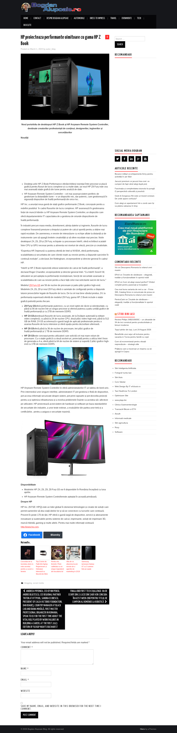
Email (25, 680)
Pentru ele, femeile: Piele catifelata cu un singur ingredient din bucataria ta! (57, 566)
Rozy (117, 427)
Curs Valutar (120, 382)
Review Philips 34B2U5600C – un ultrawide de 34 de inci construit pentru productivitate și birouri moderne (135, 322)
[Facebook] (124, 159)
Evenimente (127, 18)
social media (38, 583)
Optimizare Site (121, 395)
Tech (139, 18)
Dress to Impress (97, 18)
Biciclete (27, 25)
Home (26, 18)
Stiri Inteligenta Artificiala (125, 368)
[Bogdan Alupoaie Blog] (52, 7)
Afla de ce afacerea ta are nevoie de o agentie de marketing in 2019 (73, 566)
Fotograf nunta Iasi (123, 373)
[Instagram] (145, 159)
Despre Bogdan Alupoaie (57, 18)
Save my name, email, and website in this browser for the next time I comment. (61, 707)
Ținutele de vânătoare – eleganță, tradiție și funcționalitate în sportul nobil (134, 302)
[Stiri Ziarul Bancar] (135, 238)
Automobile (79, 18)
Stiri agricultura (121, 423)
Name (25, 668)
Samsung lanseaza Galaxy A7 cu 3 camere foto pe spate (88, 565)
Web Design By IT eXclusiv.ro (127, 386)
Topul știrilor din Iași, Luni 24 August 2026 (133, 330)
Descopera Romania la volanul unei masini (133, 295)
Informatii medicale (123, 418)
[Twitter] (117, 159)
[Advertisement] (65, 160)
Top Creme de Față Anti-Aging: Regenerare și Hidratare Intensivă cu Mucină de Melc (42, 568)
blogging (28, 583)
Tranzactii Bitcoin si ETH (125, 409)
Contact (37, 18)
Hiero (142, 729)
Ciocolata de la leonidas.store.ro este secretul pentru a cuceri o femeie (27, 566)
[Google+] (138, 159)
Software (119, 432)
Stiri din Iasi (126, 314)
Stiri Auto (119, 377)
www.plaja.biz (121, 400)
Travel (113, 18)
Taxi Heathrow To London (126, 391)
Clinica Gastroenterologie (126, 405)
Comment (27, 647)
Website (25, 691)
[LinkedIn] (131, 159)
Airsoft (117, 414)
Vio (116, 267)
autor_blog (50, 49)
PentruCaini (120, 299)
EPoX (117, 275)
